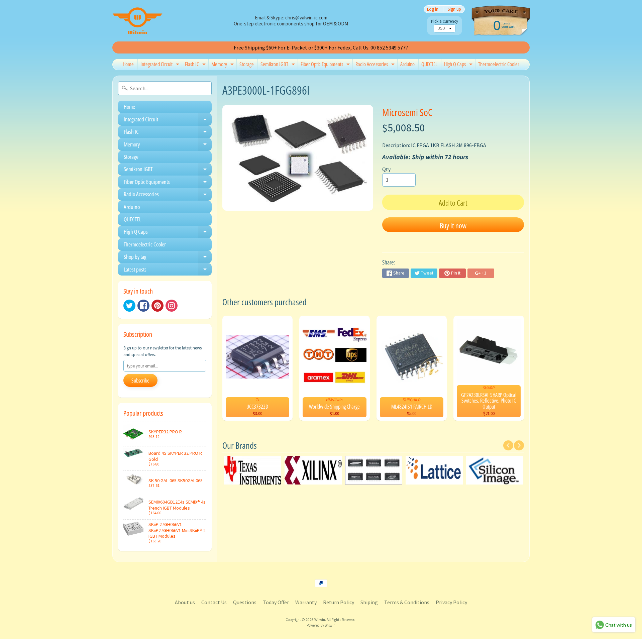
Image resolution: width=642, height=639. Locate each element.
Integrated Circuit (160, 65)
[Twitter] (129, 306)
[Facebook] (143, 306)
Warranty (306, 602)
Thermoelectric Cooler (498, 64)
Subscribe (140, 380)
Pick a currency (444, 21)
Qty (386, 169)
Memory (223, 65)
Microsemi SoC (407, 112)
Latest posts (168, 270)
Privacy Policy (451, 602)
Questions (244, 602)
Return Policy (338, 602)
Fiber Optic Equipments (326, 65)
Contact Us (214, 602)
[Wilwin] (137, 20)
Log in (432, 9)
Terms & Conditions (406, 602)
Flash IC (196, 65)
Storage (246, 64)
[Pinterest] (157, 306)
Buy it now (453, 225)
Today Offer (276, 602)
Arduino (407, 64)
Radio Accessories (375, 65)
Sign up (454, 9)
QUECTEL (429, 64)
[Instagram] (172, 306)
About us (185, 602)
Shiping (369, 602)
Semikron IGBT (278, 65)
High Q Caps (459, 65)
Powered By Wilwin (321, 625)
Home (128, 64)
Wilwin (319, 619)
